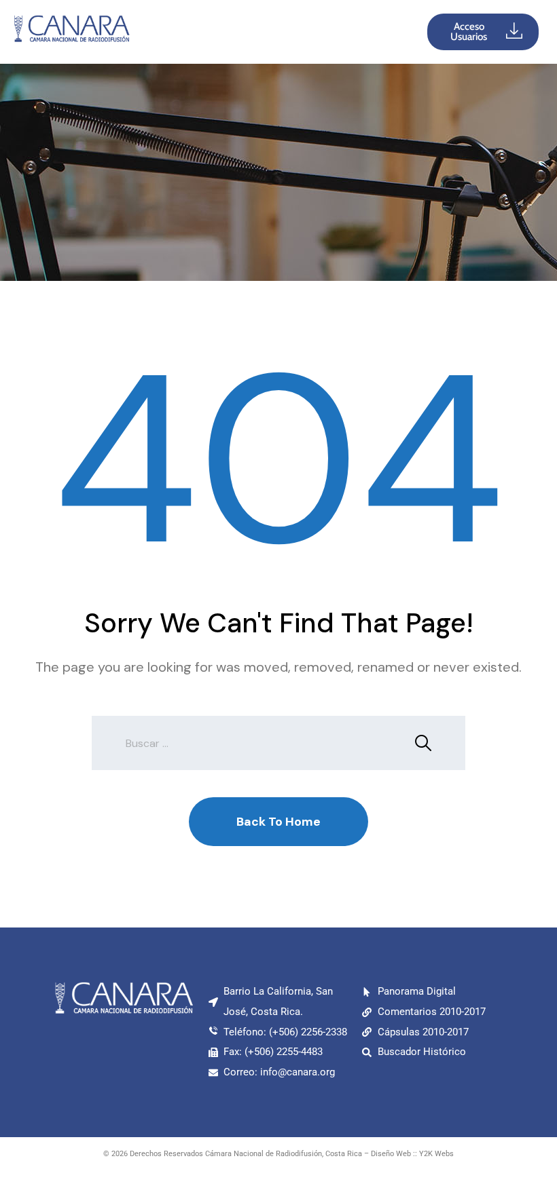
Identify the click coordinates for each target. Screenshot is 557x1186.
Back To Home (278, 822)
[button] (279, 32)
